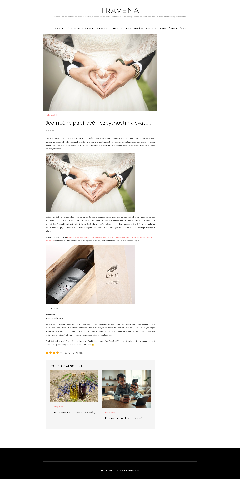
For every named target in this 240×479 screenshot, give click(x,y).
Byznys (58, 28)
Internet (102, 28)
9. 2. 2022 (50, 130)
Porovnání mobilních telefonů (123, 418)
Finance (88, 28)
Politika (151, 28)
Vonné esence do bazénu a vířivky (74, 412)
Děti (69, 28)
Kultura (117, 28)
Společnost (169, 28)
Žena (183, 28)
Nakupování (134, 28)
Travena (120, 10)
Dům (77, 28)
